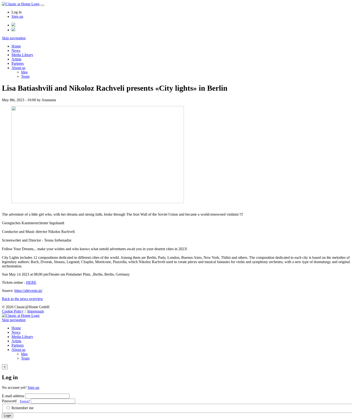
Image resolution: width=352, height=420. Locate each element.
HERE (31, 282)
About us (18, 68)
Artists (16, 59)
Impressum (35, 311)
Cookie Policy (12, 311)
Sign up (17, 16)
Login (7, 415)
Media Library (22, 55)
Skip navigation (14, 38)
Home (16, 46)
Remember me (22, 408)
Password (16, 401)
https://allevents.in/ (28, 291)
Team (25, 76)
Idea (24, 72)
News (15, 50)
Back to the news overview (22, 299)
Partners (17, 63)
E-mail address (13, 396)
